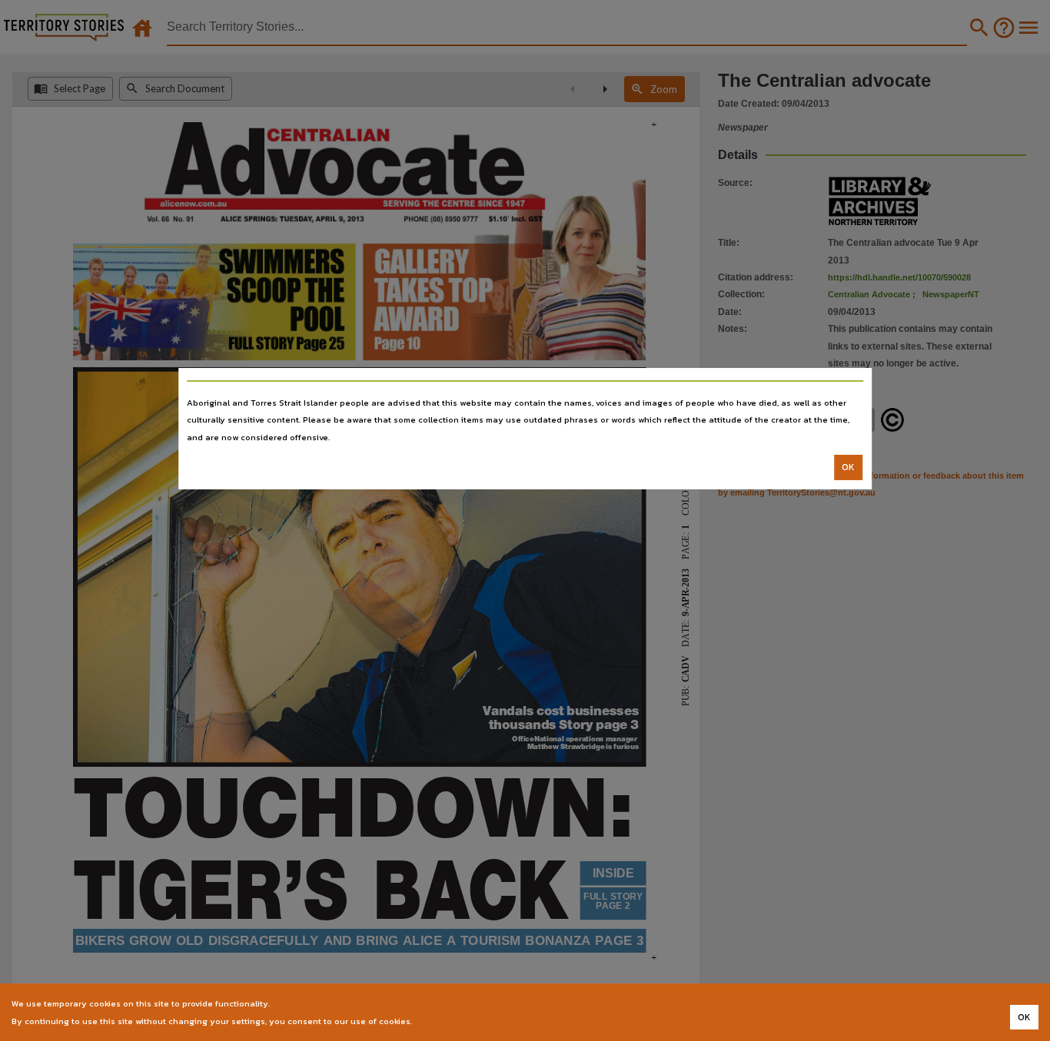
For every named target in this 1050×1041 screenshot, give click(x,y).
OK (848, 467)
